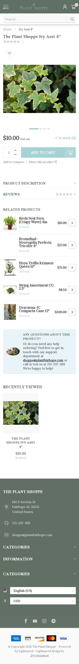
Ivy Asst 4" (26, 29)
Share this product (41, 162)
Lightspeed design (48, 651)
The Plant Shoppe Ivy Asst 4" (20, 442)
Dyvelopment (40, 655)
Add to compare (13, 162)
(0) (22, 41)
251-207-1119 (21, 523)
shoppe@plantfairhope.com (43, 360)
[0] (73, 7)
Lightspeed (26, 651)
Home (7, 29)
